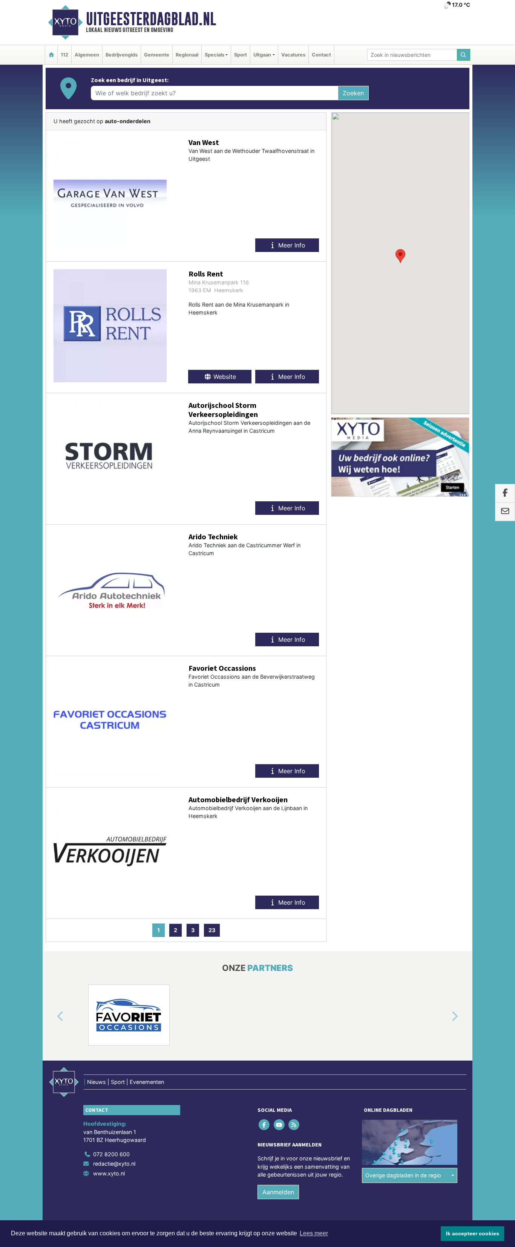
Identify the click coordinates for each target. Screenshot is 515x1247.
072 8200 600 (111, 1154)
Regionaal (187, 55)
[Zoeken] (464, 55)
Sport (240, 55)
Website (224, 376)
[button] (400, 256)
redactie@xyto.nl (114, 1163)
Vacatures (293, 55)
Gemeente (156, 55)
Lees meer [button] (314, 1233)
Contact (321, 55)
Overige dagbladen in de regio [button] (403, 1175)
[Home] (51, 54)
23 (211, 930)
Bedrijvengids (122, 55)
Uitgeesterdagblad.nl (151, 19)
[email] (505, 512)
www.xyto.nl (109, 1173)
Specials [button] (214, 55)
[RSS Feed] (294, 1124)
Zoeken (353, 93)
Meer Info (290, 245)
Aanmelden (278, 1192)
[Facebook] (265, 1124)
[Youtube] (279, 1124)
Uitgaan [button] (262, 55)
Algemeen (87, 55)
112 (64, 55)
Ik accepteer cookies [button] (472, 1233)
